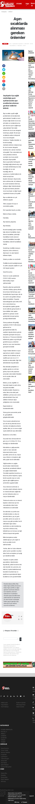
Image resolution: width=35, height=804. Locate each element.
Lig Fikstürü (4, 756)
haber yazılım (4, 800)
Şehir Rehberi (5, 764)
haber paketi (3, 798)
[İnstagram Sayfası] (8, 696)
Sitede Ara (4, 773)
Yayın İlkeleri (4, 704)
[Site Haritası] (21, 696)
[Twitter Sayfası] (5, 696)
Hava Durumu (5, 748)
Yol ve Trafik (4, 750)
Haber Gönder (20, 706)
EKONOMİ (4, 738)
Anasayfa (4, 11)
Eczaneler (4, 754)
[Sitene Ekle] (25, 696)
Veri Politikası (4, 706)
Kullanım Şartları (21, 702)
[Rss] (18, 696)
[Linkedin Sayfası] (15, 696)
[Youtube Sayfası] (11, 696)
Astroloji (3, 781)
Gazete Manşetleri (6, 767)
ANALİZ (3, 733)
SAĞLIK (10, 11)
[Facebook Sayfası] (2, 696)
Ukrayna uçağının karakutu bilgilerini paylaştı (31, 334)
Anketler (3, 775)
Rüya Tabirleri (5, 779)
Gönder (20, 639)
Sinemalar (4, 760)
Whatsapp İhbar (20, 704)
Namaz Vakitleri (5, 752)
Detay (17, 802)
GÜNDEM (3, 735)
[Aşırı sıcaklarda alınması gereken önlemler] (13, 55)
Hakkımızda (4, 702)
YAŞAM (3, 742)
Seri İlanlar (4, 762)
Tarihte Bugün (5, 758)
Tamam (24, 802)
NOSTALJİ (4, 731)
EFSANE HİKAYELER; (20, 4)
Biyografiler (4, 777)
